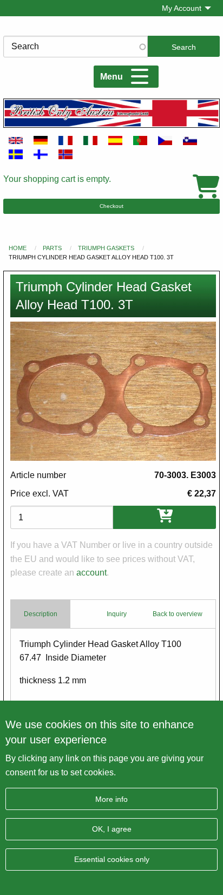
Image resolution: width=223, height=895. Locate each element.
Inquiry (117, 614)
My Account (181, 8)
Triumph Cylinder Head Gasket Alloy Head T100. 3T (91, 257)
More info (111, 799)
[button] (113, 391)
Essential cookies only (111, 859)
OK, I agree (112, 829)
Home (18, 248)
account (91, 572)
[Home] (111, 113)
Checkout (111, 206)
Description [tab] (40, 614)
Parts (52, 248)
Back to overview (177, 614)
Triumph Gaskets (106, 248)
